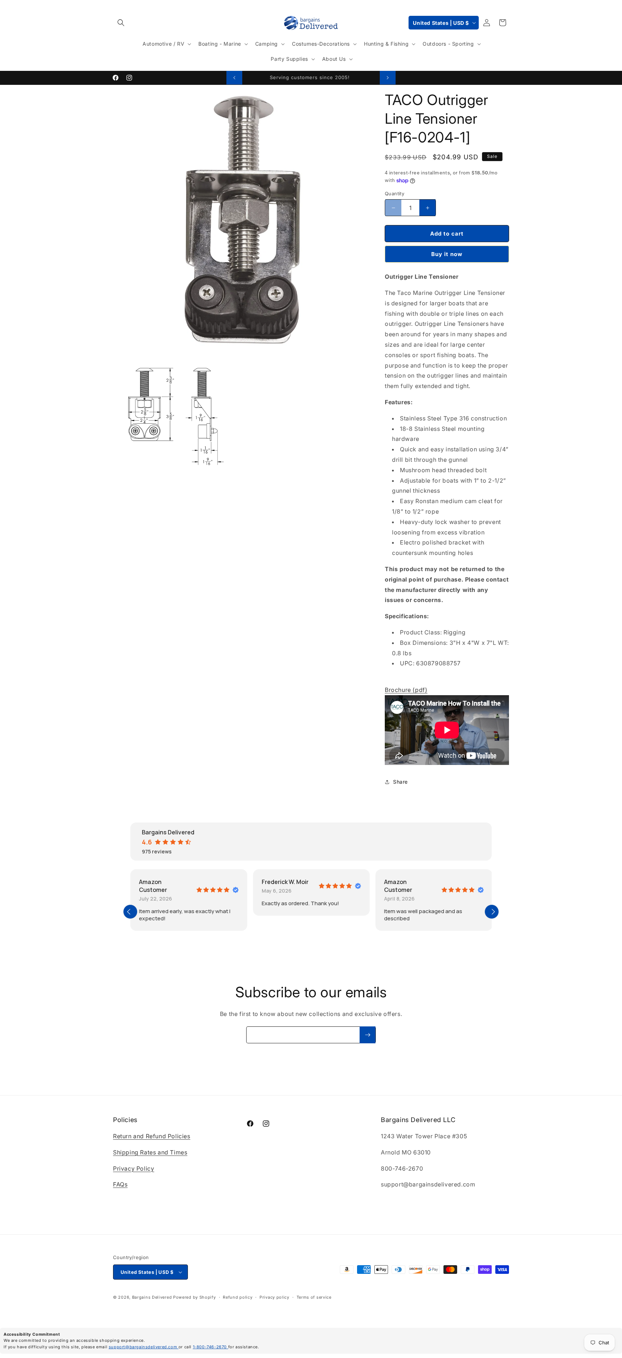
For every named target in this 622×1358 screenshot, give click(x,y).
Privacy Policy (133, 1168)
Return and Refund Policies (151, 1136)
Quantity (394, 193)
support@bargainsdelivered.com (144, 1346)
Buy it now (447, 254)
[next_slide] (491, 911)
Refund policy (237, 1297)
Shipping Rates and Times (150, 1152)
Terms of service (314, 1297)
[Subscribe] (367, 1034)
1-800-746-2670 (210, 1346)
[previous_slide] (130, 911)
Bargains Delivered (152, 1297)
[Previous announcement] (234, 78)
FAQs (120, 1184)
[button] (121, 23)
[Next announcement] (388, 78)
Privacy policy (274, 1297)
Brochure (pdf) (406, 689)
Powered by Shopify (194, 1297)
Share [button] (400, 782)
